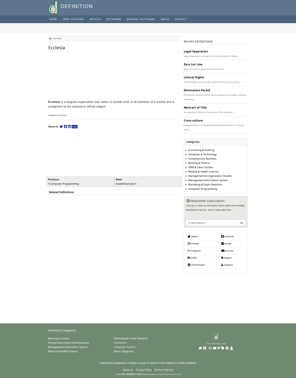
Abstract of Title (209, 110)
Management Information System (208, 180)
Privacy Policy (144, 370)
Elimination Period (215, 94)
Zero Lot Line (204, 66)
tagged (227, 257)
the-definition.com (131, 374)
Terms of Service (163, 370)
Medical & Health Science (62, 351)
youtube (229, 250)
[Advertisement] (114, 76)
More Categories (124, 351)
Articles (95, 19)
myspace (228, 264)
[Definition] (53, 7)
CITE (75, 126)
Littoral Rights (212, 79)
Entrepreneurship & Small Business (68, 342)
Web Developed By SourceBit (169, 374)
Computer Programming (202, 189)
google (227, 243)
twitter (194, 236)
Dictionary (113, 19)
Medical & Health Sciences (203, 171)
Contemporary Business (202, 158)
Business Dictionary (141, 19)
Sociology (57, 38)
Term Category (73, 19)
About (165, 19)
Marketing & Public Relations (205, 184)
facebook (229, 236)
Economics (120, 342)
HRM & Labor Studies (200, 167)
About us (128, 370)
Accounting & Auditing (201, 150)
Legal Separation (211, 53)
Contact (181, 19)
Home (53, 19)
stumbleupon (197, 264)
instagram (195, 250)
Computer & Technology (202, 154)
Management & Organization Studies (210, 176)
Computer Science (124, 347)
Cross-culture (214, 125)
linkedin (194, 243)
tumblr (193, 257)
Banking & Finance (199, 163)
